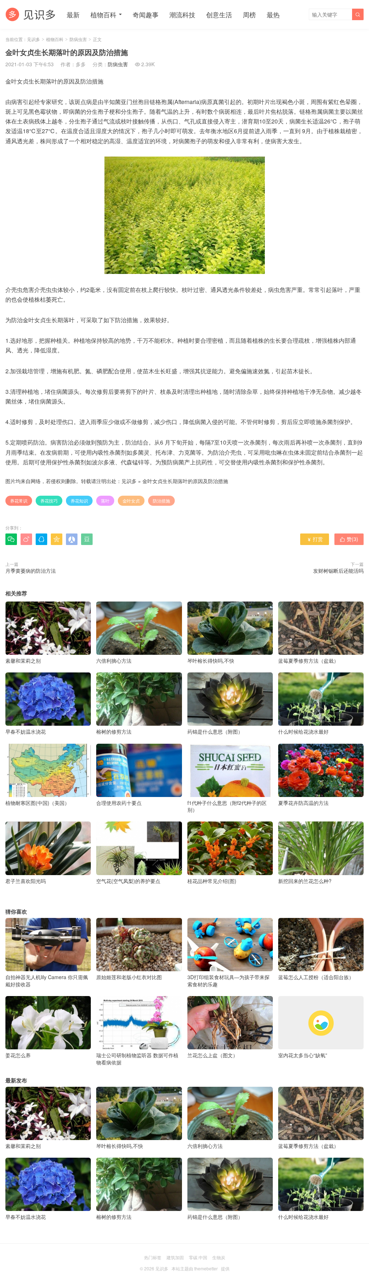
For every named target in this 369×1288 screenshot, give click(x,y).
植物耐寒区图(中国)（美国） (37, 802)
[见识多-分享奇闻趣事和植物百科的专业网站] (30, 14)
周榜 (249, 14)
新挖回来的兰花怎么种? (305, 880)
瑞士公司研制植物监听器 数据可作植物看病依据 (137, 1058)
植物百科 (103, 14)
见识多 (33, 39)
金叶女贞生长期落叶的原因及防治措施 (185, 481)
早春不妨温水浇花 (25, 731)
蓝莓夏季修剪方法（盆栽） (308, 660)
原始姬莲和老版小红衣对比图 (129, 977)
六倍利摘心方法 (114, 660)
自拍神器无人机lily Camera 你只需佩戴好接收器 (46, 980)
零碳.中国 (198, 1257)
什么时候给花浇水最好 (303, 731)
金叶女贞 (131, 500)
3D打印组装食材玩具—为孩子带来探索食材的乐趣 (228, 980)
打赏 (315, 538)
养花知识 (79, 500)
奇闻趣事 (146, 14)
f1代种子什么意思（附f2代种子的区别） (227, 806)
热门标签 (152, 1257)
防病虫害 (78, 39)
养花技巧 (49, 500)
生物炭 (218, 1257)
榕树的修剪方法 (114, 731)
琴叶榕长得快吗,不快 (210, 660)
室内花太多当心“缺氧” (302, 1055)
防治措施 (161, 500)
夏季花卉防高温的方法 (303, 802)
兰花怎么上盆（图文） (212, 1055)
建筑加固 (175, 1257)
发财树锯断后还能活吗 (338, 570)
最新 (73, 14)
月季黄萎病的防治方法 (30, 570)
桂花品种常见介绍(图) (211, 880)
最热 (273, 14)
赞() (349, 538)
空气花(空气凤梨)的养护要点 (128, 880)
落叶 (105, 500)
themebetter (206, 1268)
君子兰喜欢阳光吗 (25, 880)
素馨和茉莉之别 (23, 660)
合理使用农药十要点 (119, 802)
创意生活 (219, 14)
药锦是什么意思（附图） (215, 731)
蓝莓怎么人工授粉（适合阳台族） (316, 977)
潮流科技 (182, 14)
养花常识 (18, 500)
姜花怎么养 (18, 1055)
